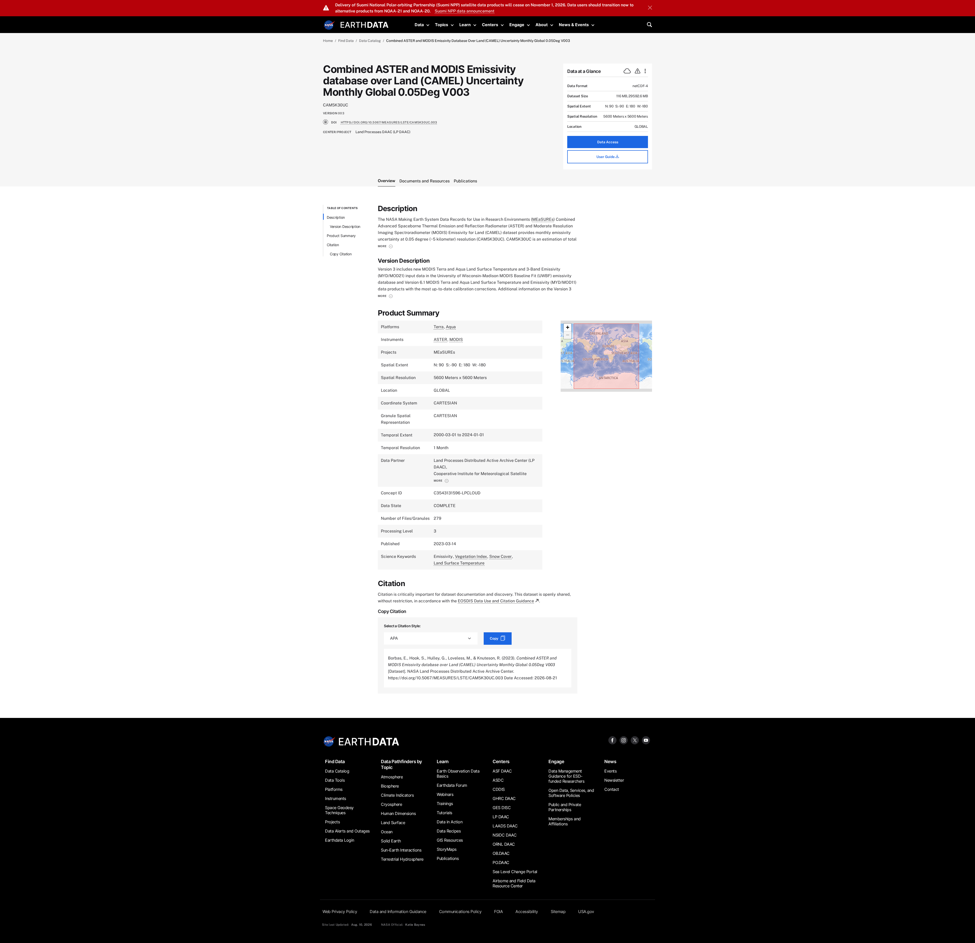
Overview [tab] (386, 180)
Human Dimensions (398, 813)
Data (419, 24)
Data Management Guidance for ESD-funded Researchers (566, 776)
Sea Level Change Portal (515, 871)
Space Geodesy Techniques (339, 810)
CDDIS (499, 789)
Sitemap (558, 911)
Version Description (345, 226)
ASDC (498, 780)
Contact (611, 789)
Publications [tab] (465, 181)
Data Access (607, 142)
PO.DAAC (501, 862)
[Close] (650, 8)
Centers (490, 24)
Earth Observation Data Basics (458, 773)
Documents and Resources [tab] (424, 181)
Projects (332, 821)
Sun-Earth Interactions (401, 850)
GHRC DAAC (504, 798)
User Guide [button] (605, 157)
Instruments (335, 798)
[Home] (364, 24)
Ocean (387, 831)
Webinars (445, 794)
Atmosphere (392, 776)
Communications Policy (460, 911)
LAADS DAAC (505, 825)
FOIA (498, 911)
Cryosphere (391, 804)
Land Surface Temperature (459, 563)
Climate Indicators (397, 795)
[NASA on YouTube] (646, 740)
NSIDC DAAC (504, 835)
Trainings (445, 803)
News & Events (574, 24)
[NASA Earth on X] (635, 740)
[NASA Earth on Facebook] (612, 740)
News (610, 761)
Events (610, 771)
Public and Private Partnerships (564, 807)
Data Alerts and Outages (347, 831)
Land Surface (393, 822)
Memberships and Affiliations (564, 821)
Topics (441, 24)
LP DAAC (501, 816)
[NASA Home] (329, 25)
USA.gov (586, 911)
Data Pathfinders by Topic (401, 764)
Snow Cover (500, 556)
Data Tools (335, 780)
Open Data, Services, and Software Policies (571, 793)
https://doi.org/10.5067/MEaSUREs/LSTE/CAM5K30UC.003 (389, 122)
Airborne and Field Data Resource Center (514, 883)
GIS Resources (450, 840)
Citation (333, 245)
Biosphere (390, 786)
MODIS (456, 339)
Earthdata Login (339, 840)
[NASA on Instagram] (624, 740)
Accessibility (526, 911)
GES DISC (502, 807)
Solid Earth (391, 840)
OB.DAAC (501, 853)
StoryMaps (447, 849)
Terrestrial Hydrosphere (402, 859)
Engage (516, 24)
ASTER (440, 339)
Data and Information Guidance (398, 911)
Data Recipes (449, 831)
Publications (448, 858)
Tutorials (444, 812)
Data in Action (449, 821)
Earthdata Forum (452, 785)
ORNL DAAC (504, 844)
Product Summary (341, 235)
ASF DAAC (502, 771)
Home (328, 41)
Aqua (451, 326)
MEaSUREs (543, 219)
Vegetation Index (471, 556)
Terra (439, 326)
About (541, 24)
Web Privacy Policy (339, 911)
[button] (385, 246)
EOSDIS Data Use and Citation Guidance (496, 601)
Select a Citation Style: (402, 626)
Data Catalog (370, 41)
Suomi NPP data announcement (464, 11)
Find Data (346, 41)
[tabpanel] (487, 449)
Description (336, 217)
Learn (465, 24)
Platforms (334, 789)
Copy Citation (341, 254)
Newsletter (614, 780)
